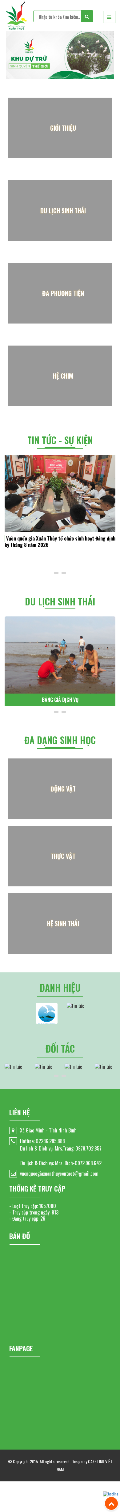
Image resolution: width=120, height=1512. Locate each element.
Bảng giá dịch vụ (60, 699)
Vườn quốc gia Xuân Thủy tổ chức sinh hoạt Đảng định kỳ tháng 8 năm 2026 (60, 541)
